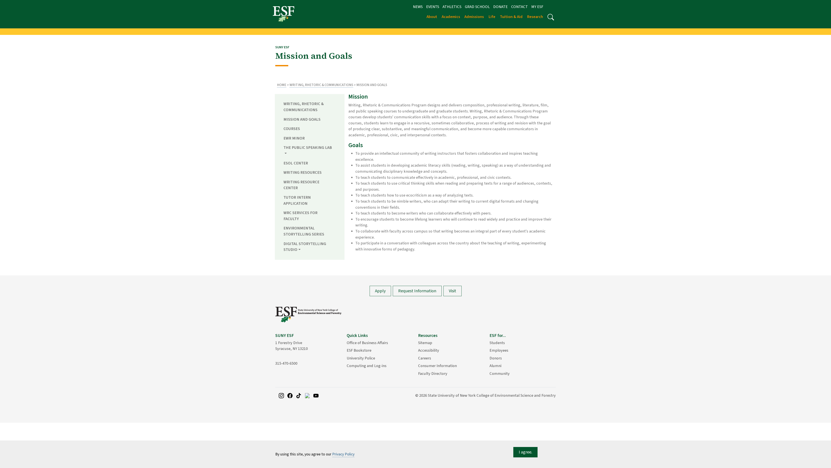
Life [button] (491, 17)
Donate (500, 7)
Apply (380, 291)
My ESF (537, 7)
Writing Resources (302, 172)
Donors (496, 358)
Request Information (417, 291)
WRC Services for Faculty (300, 216)
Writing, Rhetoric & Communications (321, 85)
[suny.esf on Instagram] (281, 395)
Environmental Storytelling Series (303, 231)
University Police (361, 358)
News (418, 7)
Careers (424, 358)
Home (281, 85)
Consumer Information (437, 366)
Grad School (477, 7)
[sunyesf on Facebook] (290, 395)
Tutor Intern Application (297, 200)
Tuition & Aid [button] (511, 17)
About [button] (432, 17)
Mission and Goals (301, 119)
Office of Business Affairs (367, 343)
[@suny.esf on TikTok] (298, 395)
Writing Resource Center (301, 185)
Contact (519, 7)
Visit (452, 291)
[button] (551, 17)
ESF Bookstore (359, 350)
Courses (291, 129)
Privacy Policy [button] (343, 454)
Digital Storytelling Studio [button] (304, 247)
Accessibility (428, 350)
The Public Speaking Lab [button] (307, 147)
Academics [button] (451, 17)
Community (500, 373)
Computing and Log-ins (367, 366)
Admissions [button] (474, 17)
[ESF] (283, 14)
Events (432, 7)
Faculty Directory (432, 373)
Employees (499, 350)
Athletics (452, 7)
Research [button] (535, 17)
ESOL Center (295, 163)
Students (497, 343)
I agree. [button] (525, 452)
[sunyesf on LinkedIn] (307, 395)
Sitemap (425, 343)
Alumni (495, 366)
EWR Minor (294, 138)
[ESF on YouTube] (316, 395)
